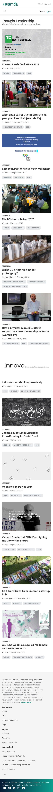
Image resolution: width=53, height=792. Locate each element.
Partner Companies (10, 720)
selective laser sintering (14, 282)
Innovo (14, 391)
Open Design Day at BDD (17, 486)
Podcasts (5, 733)
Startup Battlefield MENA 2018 (20, 64)
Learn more (26, 702)
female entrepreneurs (22, 657)
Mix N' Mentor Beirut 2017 (18, 219)
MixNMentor (18, 228)
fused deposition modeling (15, 286)
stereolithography (37, 282)
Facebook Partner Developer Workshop (26, 168)
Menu (42, 11)
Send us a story (8, 751)
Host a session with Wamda (13, 756)
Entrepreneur (33, 228)
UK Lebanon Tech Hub (23, 445)
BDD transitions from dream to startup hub (26, 592)
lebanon (7, 177)
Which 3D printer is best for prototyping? (18, 271)
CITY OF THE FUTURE (25, 549)
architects (15, 495)
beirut (6, 228)
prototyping (8, 549)
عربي (49, 11)
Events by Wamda (9, 742)
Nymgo (6, 603)
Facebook (19, 177)
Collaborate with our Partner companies (18, 760)
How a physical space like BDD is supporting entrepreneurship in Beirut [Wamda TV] (25, 331)
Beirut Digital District (12, 127)
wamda (6, 73)
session (6, 445)
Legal (4, 724)
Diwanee (16, 603)
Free (5, 495)
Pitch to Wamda (8, 769)
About (40, 4)
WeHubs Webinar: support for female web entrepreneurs (25, 646)
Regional (6, 61)
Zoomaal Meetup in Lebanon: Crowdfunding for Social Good (20, 434)
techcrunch (18, 73)
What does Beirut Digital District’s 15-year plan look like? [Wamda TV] (24, 116)
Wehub (6, 657)
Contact (48, 4)
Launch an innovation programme (16, 765)
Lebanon (6, 111)
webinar (39, 657)
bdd (29, 73)
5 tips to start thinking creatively (22, 382)
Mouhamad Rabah (10, 343)
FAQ (3, 716)
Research (6, 738)
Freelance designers (32, 495)
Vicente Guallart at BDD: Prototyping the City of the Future (24, 538)
